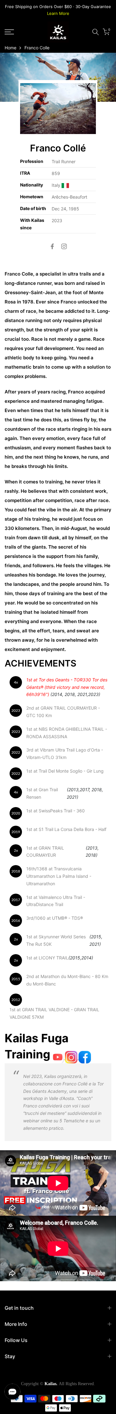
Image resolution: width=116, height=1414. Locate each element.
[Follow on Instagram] (64, 246)
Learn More (58, 13)
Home (10, 47)
